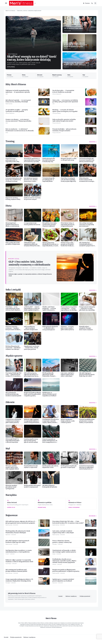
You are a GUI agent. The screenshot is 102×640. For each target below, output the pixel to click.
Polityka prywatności (85, 596)
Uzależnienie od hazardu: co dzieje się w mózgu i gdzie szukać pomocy (64, 551)
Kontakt (60, 596)
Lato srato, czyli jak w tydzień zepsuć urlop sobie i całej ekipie (63, 531)
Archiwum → (92, 516)
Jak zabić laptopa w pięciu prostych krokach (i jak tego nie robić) (17, 541)
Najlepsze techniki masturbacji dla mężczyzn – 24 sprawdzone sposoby (18, 91)
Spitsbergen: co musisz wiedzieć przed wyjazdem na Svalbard (63, 580)
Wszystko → (92, 141)
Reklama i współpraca (71, 596)
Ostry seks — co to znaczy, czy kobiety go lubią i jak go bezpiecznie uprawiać (65, 101)
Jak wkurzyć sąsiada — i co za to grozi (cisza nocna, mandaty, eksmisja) (18, 101)
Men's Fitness (51, 618)
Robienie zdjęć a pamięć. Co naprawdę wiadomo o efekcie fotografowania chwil (30, 275)
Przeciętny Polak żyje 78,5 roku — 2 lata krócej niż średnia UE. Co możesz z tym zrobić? (75, 26)
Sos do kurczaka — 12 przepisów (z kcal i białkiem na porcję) (63, 91)
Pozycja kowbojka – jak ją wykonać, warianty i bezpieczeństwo (64, 129)
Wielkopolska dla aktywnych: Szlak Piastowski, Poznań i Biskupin (76, 64)
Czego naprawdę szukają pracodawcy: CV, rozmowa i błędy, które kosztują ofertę (19, 580)
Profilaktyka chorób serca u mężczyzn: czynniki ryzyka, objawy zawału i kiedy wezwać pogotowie (64, 560)
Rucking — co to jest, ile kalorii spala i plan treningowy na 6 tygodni (64, 110)
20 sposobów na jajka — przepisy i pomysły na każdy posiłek (17, 110)
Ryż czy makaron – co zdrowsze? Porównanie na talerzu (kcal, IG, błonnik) (20, 129)
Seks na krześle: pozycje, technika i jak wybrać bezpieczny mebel (64, 120)
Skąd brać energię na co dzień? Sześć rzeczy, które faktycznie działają (31, 58)
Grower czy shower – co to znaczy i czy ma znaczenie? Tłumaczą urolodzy (18, 120)
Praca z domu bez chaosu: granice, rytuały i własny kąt (62, 541)
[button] (6, 3)
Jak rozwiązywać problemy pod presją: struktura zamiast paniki (16, 570)
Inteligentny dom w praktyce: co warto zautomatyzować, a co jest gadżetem (19, 551)
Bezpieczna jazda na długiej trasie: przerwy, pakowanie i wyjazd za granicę (65, 570)
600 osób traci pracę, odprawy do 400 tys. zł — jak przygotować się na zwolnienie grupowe (75, 44)
